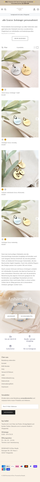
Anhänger (11, 316)
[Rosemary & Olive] (20, 9)
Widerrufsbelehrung (7, 378)
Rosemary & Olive (10, 475)
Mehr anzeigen (20, 38)
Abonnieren (8, 412)
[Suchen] (6, 9)
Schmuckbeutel (27, 316)
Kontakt (3, 363)
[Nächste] (37, 118)
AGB (2, 375)
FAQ (2, 369)
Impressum (4, 387)
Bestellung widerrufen (8, 360)
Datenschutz (5, 381)
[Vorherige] (2, 118)
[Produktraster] (35, 47)
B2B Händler (5, 366)
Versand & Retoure (7, 372)
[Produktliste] (37, 47)
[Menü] (2, 9)
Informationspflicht (7, 384)
